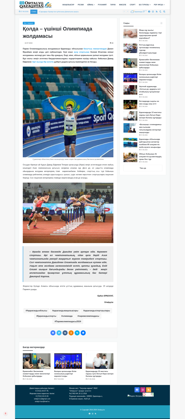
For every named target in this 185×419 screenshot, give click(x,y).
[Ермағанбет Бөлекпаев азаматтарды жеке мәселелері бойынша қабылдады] (36, 361)
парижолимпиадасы (89, 316)
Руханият (102, 5)
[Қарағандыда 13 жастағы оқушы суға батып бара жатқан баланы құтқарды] (99, 361)
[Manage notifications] (6, 413)
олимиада (67, 316)
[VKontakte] (65, 332)
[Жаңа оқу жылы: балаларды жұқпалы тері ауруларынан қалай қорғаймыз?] (130, 33)
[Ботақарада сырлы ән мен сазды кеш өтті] (130, 104)
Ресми (81, 5)
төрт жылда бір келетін (43, 62)
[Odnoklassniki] (71, 332)
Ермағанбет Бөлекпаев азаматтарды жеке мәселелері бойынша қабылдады (36, 373)
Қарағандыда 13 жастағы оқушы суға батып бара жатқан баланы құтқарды (99, 373)
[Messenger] (83, 332)
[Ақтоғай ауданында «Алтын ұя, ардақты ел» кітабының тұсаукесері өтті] (130, 90)
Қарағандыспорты (47, 316)
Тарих (113, 5)
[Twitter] (59, 332)
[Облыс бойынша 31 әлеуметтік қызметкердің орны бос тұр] (130, 157)
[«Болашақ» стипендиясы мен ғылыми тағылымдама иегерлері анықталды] (130, 128)
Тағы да (143, 168)
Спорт (132, 5)
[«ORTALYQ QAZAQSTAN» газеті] (35, 5)
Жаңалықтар (68, 5)
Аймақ (90, 5)
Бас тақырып (28, 23)
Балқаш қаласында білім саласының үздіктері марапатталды (65, 373)
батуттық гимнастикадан (95, 49)
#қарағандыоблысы (37, 311)
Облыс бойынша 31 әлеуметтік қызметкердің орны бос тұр (150, 156)
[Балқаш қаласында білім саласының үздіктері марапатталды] (68, 361)
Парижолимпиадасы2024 (68, 321)
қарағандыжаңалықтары (65, 311)
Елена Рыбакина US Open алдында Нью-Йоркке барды (60, 12)
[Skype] (77, 332)
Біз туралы (144, 5)
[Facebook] (53, 332)
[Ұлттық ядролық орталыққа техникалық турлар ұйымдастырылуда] (130, 48)
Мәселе (122, 5)
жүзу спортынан (81, 52)
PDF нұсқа (158, 5)
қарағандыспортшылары (97, 311)
